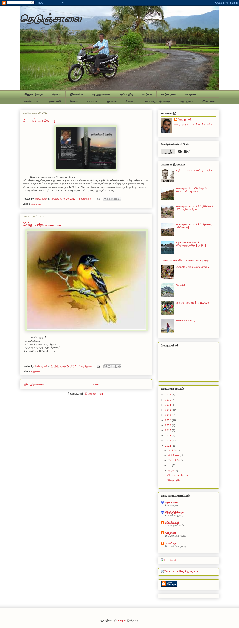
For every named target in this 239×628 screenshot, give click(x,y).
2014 (168, 435)
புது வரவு (111, 101)
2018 (168, 414)
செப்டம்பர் (173, 460)
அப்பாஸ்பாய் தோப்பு (39, 120)
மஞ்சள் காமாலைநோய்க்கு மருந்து (194, 170)
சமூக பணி (54, 101)
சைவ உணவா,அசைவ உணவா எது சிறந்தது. (186, 259)
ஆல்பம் (56, 94)
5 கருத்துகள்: (86, 198)
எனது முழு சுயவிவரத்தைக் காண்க (193, 124)
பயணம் (92, 101)
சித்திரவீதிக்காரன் (175, 512)
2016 (168, 425)
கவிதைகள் (31, 101)
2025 (168, 399)
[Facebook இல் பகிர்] (115, 199)
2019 (168, 409)
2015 (168, 430)
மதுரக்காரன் (171, 502)
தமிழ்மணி (170, 532)
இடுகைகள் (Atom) (94, 393)
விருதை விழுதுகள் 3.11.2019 (192, 302)
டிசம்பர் (172, 450)
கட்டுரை (147, 94)
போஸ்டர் (130, 101)
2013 (168, 440)
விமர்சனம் (208, 101)
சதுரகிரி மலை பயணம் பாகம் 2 (192, 266)
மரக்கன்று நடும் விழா (157, 101)
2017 (168, 420)
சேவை (74, 101)
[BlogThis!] (108, 199)
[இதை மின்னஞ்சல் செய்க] (105, 199)
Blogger (122, 620)
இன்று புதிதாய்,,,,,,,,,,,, (42, 224)
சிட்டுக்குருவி (172, 522)
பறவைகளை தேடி (185, 320)
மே (170, 465)
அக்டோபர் (174, 455)
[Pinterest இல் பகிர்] (119, 199)
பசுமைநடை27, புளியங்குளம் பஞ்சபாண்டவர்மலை (191, 190)
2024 (168, 404)
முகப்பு (96, 384)
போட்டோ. (181, 284)
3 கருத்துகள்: (86, 366)
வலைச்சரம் (171, 543)
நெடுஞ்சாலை (50, 17)
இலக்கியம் (76, 94)
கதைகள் (190, 94)
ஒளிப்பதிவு (126, 94)
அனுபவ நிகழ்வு (33, 94)
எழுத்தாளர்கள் (101, 94)
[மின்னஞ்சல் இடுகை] (98, 198)
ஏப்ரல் (171, 470)
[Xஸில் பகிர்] (112, 199)
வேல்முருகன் (185, 119)
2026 (168, 394)
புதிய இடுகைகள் (33, 384)
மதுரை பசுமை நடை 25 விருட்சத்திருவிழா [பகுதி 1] (191, 244)
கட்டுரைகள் (168, 94)
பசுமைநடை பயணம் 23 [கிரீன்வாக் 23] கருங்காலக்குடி (194, 208)
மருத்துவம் (186, 101)
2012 (168, 445)
